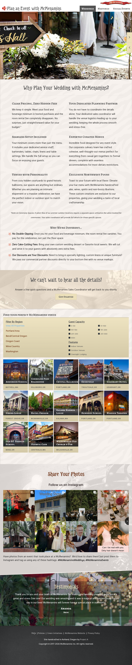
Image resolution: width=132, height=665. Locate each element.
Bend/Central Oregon (16, 336)
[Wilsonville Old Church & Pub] (66, 434)
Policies (41, 633)
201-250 (74, 333)
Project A (84, 639)
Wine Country (13, 346)
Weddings (88, 8)
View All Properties (15, 325)
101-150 (74, 329)
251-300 (103, 333)
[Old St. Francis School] (15, 434)
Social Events (121, 8)
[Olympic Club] (40, 434)
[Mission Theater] (116, 403)
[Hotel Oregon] (40, 403)
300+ (73, 337)
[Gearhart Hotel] (116, 371)
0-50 (73, 325)
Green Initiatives (54, 633)
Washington (12, 351)
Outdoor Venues (78, 350)
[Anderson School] (15, 371)
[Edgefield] (91, 371)
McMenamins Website (75, 633)
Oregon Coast (13, 341)
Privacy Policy (94, 633)
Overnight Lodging (78, 354)
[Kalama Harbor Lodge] (66, 403)
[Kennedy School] (91, 403)
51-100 (103, 325)
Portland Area (12, 331)
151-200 (103, 329)
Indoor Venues (77, 346)
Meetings (103, 8)
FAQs (33, 633)
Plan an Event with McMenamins (34, 8)
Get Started (66, 297)
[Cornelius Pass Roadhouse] (40, 371)
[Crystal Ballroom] (66, 371)
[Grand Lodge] (15, 403)
